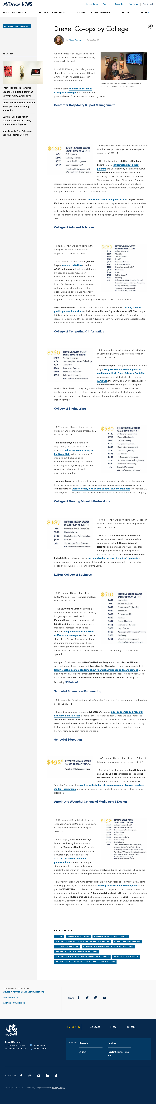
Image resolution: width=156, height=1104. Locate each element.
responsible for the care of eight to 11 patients (113, 558)
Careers (131, 1027)
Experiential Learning (16, 26)
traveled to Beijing (72, 265)
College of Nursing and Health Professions (108, 947)
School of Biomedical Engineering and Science (82, 957)
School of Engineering (127, 942)
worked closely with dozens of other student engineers (101, 488)
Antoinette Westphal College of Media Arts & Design (85, 962)
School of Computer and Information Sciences (82, 942)
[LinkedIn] (47, 1075)
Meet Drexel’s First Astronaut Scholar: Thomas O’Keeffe (17, 133)
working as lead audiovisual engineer (118, 885)
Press (113, 1027)
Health (125, 12)
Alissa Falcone (75, 40)
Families (112, 1043)
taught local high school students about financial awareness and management (96, 670)
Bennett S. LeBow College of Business (77, 952)
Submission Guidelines (14, 1003)
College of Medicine (67, 947)
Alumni (83, 1052)
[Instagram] (95, 997)
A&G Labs (102, 380)
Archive (106, 4)
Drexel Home (92, 4)
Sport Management (78, 936)
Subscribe (119, 4)
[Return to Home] (17, 4)
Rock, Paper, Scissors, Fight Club (128, 373)
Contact (95, 1027)
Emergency (73, 1027)
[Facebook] (78, 997)
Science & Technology (52, 12)
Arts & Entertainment (15, 12)
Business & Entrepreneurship (93, 12)
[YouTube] (104, 997)
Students (83, 1043)
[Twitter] (87, 997)
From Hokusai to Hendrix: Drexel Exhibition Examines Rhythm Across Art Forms (18, 91)
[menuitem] (17, 12)
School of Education (126, 957)
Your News (133, 4)
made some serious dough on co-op (107, 199)
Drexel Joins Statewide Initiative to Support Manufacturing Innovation (19, 106)
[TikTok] (56, 1075)
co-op (59, 936)
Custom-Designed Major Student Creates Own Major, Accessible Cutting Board (17, 121)
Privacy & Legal (58, 1088)
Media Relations (10, 997)
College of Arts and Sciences (110, 936)
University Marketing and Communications (23, 992)
